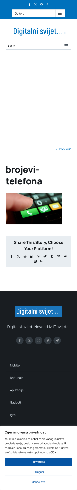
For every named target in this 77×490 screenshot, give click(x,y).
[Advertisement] (38, 94)
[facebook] (20, 340)
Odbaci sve (38, 482)
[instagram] (38, 340)
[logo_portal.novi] (38, 307)
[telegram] (57, 340)
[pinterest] (48, 340)
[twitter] (29, 340)
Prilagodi (38, 472)
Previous (65, 149)
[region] (38, 458)
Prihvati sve (38, 461)
